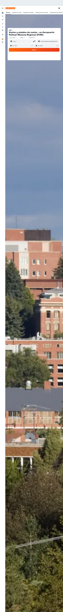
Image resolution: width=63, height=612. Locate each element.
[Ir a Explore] (3, 23)
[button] (2, 8)
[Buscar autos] (3, 19)
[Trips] (3, 34)
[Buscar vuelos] (3, 12)
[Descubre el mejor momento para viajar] (3, 30)
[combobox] (32, 37)
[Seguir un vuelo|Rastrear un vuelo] (3, 27)
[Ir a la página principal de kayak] (10, 8)
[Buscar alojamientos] (3, 16)
